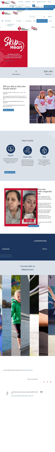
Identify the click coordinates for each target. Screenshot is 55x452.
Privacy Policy (25, 395)
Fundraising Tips (20, 10)
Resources (19, 11)
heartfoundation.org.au (28, 370)
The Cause (27, 6)
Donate (50, 21)
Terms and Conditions (16, 395)
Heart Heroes (36, 6)
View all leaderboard (6, 256)
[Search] (44, 17)
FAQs (41, 6)
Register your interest (49, 6)
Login (50, 16)
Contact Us (30, 395)
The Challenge (18, 6)
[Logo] (8, 2)
